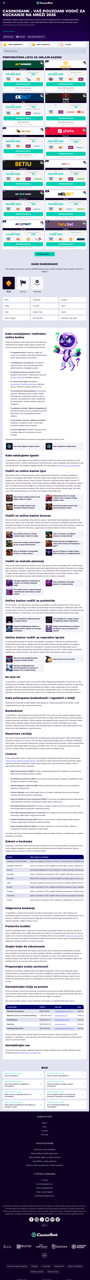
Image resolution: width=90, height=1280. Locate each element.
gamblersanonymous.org (64, 1011)
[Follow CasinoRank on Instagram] (36, 1219)
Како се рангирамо (44, 1192)
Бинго (44, 1123)
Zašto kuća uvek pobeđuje (44, 1149)
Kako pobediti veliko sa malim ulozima (44, 1157)
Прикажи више (43, 254)
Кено (44, 1127)
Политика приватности (45, 1196)
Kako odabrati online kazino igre (44, 1153)
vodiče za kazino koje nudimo (69, 465)
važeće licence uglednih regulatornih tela (20, 761)
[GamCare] (59, 1246)
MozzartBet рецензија (66, 88)
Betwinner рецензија (23, 88)
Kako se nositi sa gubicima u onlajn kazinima (44, 1165)
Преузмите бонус (23, 84)
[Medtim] (24, 1246)
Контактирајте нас (44, 1184)
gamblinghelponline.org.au (64, 1028)
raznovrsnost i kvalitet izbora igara (23, 384)
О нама (44, 1180)
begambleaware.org (62, 1020)
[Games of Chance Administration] (7, 1246)
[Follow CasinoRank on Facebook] (31, 1219)
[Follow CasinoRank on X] (42, 1219)
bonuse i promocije (17, 377)
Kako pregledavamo (44, 1188)
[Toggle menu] (4, 3)
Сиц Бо (45, 1130)
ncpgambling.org (61, 1015)
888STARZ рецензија (66, 122)
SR (43, 1225)
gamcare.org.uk (60, 1024)
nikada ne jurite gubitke (74, 936)
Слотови (44, 1134)
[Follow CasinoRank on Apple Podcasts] (58, 1219)
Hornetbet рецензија (23, 155)
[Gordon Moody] (79, 1246)
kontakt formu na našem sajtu (30, 1053)
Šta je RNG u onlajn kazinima (44, 1161)
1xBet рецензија (23, 122)
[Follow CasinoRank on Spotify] (52, 1219)
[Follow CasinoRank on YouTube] (47, 1219)
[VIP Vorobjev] (42, 1246)
